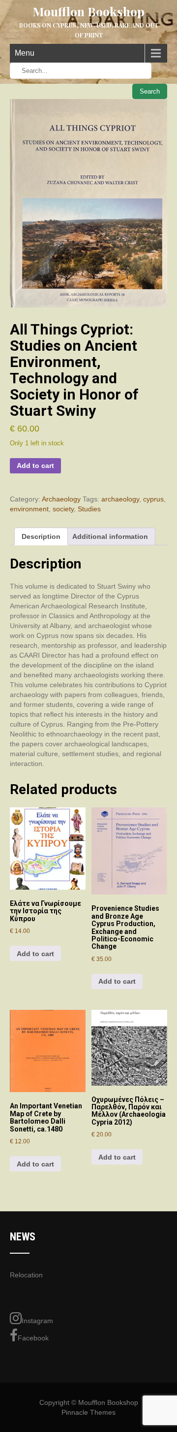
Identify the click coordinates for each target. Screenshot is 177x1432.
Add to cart (35, 465)
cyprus (153, 499)
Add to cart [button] (35, 954)
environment (29, 509)
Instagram (37, 1321)
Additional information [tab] (110, 536)
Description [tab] (41, 536)
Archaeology (61, 499)
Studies (89, 509)
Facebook (33, 1338)
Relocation (26, 1275)
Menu (24, 53)
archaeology (120, 499)
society (63, 509)
